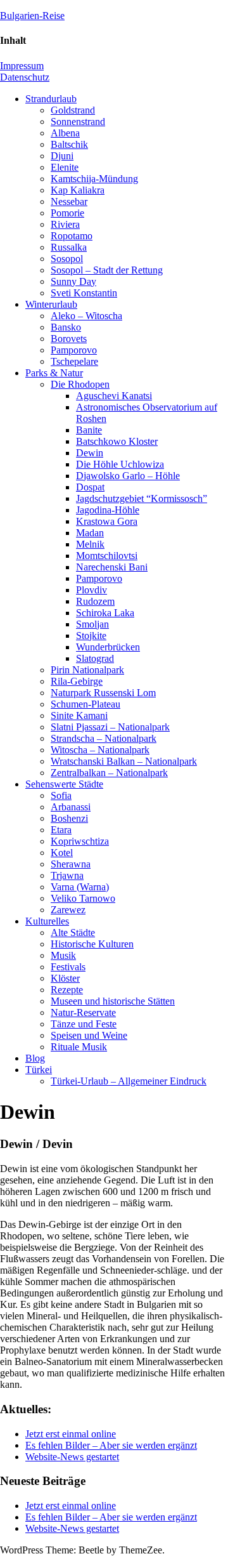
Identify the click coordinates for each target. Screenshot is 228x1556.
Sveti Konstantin (84, 292)
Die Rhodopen (80, 384)
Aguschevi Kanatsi (114, 395)
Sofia (61, 795)
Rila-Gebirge (77, 681)
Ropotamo (71, 235)
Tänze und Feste (84, 1024)
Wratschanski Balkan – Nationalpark (124, 761)
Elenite (65, 167)
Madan (90, 532)
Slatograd (95, 658)
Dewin (89, 452)
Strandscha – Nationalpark (103, 738)
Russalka (69, 247)
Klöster (65, 978)
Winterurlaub (51, 304)
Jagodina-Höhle (107, 509)
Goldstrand (73, 110)
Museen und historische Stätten (113, 1001)
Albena (65, 133)
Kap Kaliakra (77, 190)
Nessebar (69, 201)
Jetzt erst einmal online (70, 1433)
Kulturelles (47, 921)
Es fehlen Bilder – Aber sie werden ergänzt (111, 1445)
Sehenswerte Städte (64, 784)
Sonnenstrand (78, 121)
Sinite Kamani (79, 715)
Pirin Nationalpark (87, 669)
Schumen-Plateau (85, 704)
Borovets (69, 338)
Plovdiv (91, 589)
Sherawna (71, 864)
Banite (89, 430)
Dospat (90, 487)
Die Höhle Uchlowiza (120, 464)
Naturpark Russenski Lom (103, 692)
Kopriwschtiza (80, 841)
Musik (63, 955)
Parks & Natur (54, 372)
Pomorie (67, 213)
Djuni (62, 155)
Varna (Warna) (80, 886)
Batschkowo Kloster (117, 441)
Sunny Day (73, 281)
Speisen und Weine (89, 1035)
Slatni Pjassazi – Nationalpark (110, 727)
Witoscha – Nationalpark (100, 749)
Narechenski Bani (112, 567)
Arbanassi (71, 806)
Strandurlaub (51, 98)
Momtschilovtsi (106, 555)
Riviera (65, 224)
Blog (35, 1058)
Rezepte (67, 989)
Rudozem (95, 601)
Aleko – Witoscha (86, 315)
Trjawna (67, 875)
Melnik (90, 544)
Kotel (62, 852)
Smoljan (92, 624)
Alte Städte (73, 932)
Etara (61, 829)
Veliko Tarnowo (83, 898)
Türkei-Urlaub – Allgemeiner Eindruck (128, 1081)
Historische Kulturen (92, 944)
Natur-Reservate (83, 1012)
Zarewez (68, 909)
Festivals (68, 966)
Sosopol (67, 258)
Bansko (66, 327)
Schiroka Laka (105, 612)
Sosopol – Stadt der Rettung (107, 270)
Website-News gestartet (72, 1456)
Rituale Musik (79, 1046)
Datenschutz (24, 77)
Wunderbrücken (108, 647)
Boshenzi (69, 818)
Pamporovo (74, 350)
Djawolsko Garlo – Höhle (128, 475)
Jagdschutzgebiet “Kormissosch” (141, 498)
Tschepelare (74, 361)
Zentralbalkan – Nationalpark (109, 772)
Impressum (22, 65)
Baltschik (69, 144)
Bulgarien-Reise (32, 15)
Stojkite (91, 635)
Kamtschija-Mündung (94, 178)
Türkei (38, 1069)
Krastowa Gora (106, 521)
